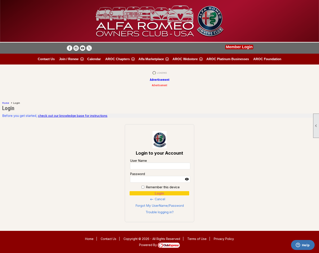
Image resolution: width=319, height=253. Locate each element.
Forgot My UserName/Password (159, 205)
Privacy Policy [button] (224, 239)
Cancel (157, 199)
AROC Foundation (267, 59)
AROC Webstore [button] (185, 59)
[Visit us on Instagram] (76, 48)
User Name (138, 161)
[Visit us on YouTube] (82, 48)
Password (137, 174)
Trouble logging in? (160, 212)
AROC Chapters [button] (117, 59)
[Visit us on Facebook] (69, 48)
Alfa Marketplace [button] (151, 59)
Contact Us (46, 59)
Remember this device (163, 187)
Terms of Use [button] (197, 239)
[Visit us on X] (89, 48)
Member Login (239, 47)
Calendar (94, 59)
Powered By (148, 245)
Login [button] (159, 193)
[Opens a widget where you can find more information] (303, 245)
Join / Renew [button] (69, 59)
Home (5, 102)
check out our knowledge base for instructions (72, 116)
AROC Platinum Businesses (227, 59)
